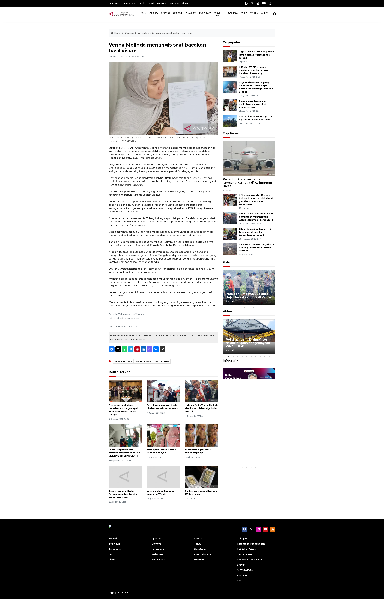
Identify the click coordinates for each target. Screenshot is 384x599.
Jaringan (242, 538)
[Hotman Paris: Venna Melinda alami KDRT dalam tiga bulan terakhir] (201, 390)
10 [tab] (269, 356)
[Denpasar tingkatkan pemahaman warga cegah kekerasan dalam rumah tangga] (125, 390)
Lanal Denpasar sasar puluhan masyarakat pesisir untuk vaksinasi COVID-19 (124, 452)
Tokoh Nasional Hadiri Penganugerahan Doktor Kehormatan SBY (123, 494)
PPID (239, 580)
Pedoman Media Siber (249, 559)
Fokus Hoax (217, 14)
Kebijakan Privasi (246, 549)
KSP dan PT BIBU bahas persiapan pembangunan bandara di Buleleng (253, 70)
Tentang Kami (245, 554)
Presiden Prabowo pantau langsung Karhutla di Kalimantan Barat (247, 182)
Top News (174, 3)
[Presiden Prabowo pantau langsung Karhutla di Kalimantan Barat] (249, 158)
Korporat (242, 575)
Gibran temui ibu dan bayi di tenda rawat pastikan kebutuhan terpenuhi (255, 232)
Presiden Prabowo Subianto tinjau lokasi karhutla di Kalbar (248, 295)
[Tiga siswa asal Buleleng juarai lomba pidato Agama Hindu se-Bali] (230, 55)
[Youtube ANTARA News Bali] (264, 3)
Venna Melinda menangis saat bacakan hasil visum (165, 33)
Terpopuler (162, 3)
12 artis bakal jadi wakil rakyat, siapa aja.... (198, 451)
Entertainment (202, 554)
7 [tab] (255, 356)
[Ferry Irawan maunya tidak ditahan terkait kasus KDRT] (163, 390)
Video (227, 311)
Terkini (151, 3)
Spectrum (200, 549)
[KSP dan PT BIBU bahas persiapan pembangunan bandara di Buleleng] (230, 71)
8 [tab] (260, 356)
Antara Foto (129, 3)
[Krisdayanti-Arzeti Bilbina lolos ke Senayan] (163, 435)
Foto (226, 262)
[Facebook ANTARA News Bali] (246, 3)
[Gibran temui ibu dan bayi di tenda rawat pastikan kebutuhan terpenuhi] (230, 233)
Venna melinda (123, 361)
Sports (198, 538)
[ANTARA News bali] (123, 14)
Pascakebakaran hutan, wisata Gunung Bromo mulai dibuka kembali (256, 247)
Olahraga (232, 13)
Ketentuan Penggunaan (251, 543)
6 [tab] (251, 356)
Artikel (254, 13)
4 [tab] (253, 307)
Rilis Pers (186, 3)
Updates (165, 13)
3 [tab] (249, 307)
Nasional (153, 13)
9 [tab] (264, 356)
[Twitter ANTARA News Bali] (252, 3)
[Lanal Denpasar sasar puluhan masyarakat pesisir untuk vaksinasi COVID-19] (125, 435)
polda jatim (162, 361)
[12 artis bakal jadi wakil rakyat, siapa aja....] (201, 435)
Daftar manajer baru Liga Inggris (245, 455)
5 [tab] (258, 307)
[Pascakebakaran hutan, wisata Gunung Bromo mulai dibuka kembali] (230, 248)
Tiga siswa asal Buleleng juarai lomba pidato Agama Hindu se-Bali (256, 54)
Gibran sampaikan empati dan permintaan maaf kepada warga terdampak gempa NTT (256, 216)
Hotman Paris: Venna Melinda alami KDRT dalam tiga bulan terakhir (201, 408)
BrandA (241, 564)
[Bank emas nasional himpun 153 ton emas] (201, 476)
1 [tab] (240, 307)
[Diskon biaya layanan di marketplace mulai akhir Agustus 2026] (230, 105)
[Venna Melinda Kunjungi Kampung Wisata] (163, 476)
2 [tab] (244, 307)
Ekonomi (177, 13)
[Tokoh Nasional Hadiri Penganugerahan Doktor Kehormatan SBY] (125, 476)
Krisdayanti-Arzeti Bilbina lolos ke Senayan (161, 451)
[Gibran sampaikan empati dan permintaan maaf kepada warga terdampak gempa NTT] (230, 217)
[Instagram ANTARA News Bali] (258, 3)
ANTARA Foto (245, 570)
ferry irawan (143, 361)
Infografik (230, 360)
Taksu (243, 13)
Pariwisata (205, 13)
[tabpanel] (249, 287)
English (141, 3)
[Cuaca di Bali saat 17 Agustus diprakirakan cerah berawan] (230, 120)
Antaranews (115, 3)
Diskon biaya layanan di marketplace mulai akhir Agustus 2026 (253, 104)
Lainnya (265, 13)
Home (143, 13)
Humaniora (190, 13)
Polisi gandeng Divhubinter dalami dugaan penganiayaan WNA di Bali (248, 343)
